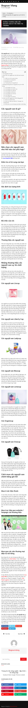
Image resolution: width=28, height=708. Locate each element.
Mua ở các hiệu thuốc (10, 99)
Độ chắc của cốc (8, 81)
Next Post (20, 634)
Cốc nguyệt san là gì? (7, 73)
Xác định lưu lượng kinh (10, 79)
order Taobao (12, 559)
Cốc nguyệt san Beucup (10, 92)
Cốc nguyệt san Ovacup (10, 96)
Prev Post (7, 634)
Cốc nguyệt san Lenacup (10, 93)
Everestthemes (13, 706)
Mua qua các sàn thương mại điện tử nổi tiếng (15, 104)
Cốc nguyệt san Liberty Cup (11, 89)
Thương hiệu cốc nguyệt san (11, 82)
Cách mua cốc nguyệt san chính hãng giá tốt (13, 98)
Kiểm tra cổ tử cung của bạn (11, 78)
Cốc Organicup (8, 95)
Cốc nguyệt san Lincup (10, 87)
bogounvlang (21, 47)
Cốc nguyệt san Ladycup (10, 90)
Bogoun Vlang (9, 5)
